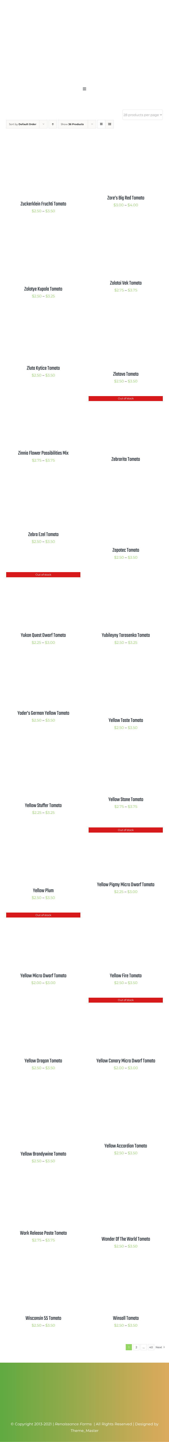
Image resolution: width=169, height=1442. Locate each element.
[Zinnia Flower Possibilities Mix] (43, 399)
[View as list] (110, 124)
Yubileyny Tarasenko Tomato (126, 635)
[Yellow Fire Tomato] (126, 916)
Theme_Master (85, 1430)
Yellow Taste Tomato (126, 720)
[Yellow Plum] (43, 830)
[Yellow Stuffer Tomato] (43, 745)
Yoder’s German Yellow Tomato (43, 713)
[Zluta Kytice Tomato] (43, 314)
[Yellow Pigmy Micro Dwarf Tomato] (126, 830)
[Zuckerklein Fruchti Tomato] (43, 144)
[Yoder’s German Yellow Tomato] (43, 660)
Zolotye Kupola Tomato (43, 289)
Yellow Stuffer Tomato (43, 805)
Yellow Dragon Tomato (43, 1061)
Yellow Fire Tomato (126, 976)
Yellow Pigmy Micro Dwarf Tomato (125, 885)
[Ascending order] (53, 124)
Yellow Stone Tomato (125, 800)
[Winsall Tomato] (126, 1264)
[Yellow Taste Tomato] (126, 660)
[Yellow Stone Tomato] (126, 745)
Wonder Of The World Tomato (126, 1239)
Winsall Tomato (126, 1318)
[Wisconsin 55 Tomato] (43, 1264)
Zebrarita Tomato (125, 459)
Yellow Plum (43, 891)
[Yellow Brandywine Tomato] (43, 1086)
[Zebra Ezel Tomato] (43, 480)
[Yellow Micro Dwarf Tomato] (43, 916)
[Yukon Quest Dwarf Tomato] (43, 575)
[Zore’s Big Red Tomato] (126, 144)
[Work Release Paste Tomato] (43, 1179)
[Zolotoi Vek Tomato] (126, 229)
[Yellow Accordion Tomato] (126, 1086)
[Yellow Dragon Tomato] (43, 1001)
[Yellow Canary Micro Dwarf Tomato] (126, 1001)
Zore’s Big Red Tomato (125, 198)
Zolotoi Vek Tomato (126, 283)
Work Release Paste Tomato (43, 1233)
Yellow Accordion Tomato (125, 1146)
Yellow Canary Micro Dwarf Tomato (125, 1061)
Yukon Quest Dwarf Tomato (43, 635)
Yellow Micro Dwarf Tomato (43, 976)
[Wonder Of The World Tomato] (126, 1179)
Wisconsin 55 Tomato (43, 1318)
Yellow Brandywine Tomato (43, 1154)
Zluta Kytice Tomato (43, 368)
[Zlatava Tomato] (126, 314)
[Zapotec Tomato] (126, 480)
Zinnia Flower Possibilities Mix (43, 453)
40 (151, 1347)
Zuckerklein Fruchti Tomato (43, 204)
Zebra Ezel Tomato (43, 534)
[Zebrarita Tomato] (126, 399)
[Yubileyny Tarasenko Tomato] (126, 575)
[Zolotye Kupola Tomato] (43, 229)
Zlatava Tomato (125, 374)
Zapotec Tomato (126, 550)
